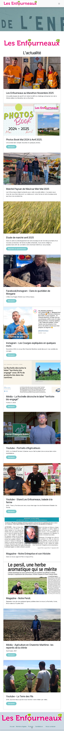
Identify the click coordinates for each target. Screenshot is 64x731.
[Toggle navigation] (59, 3)
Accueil (12, 726)
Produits (31, 726)
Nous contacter (51, 726)
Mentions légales (21, 726)
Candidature (39, 726)
